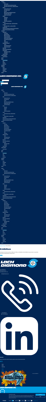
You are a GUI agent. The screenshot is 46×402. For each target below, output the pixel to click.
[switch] (19, 400)
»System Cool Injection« (7, 14)
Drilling (4, 16)
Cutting (5, 44)
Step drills (5, 19)
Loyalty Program (5, 56)
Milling (4, 7)
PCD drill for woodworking (8, 21)
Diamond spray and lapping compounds (8, 29)
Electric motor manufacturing (8, 38)
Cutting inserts (6, 3)
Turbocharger (6, 41)
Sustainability (5, 68)
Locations (4, 70)
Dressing (4, 22)
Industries (2, 30)
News (2, 59)
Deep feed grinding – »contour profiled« (10, 25)
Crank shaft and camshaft (8, 39)
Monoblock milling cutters (8, 13)
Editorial (4, 62)
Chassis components (7, 36)
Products (2, 1)
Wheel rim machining (7, 35)
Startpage (1, 245)
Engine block (6, 33)
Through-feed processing (7, 45)
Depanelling (6, 52)
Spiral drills (5, 18)
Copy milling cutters (6, 99)
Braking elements (6, 34)
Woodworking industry (6, 43)
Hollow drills (6, 17)
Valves (5, 40)
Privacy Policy (3, 366)
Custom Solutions (3, 55)
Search (1, 80)
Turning (4, 2)
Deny (40, 396)
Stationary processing (7, 46)
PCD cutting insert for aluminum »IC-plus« (10, 5)
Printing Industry (5, 54)
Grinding (4, 24)
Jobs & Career (5, 71)
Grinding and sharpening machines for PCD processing (11, 28)
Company (2, 66)
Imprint (3, 365)
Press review (4, 63)
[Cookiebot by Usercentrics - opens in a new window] (4, 400)
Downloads (3, 65)
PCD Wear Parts (5, 27)
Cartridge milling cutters (7, 8)
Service (2, 57)
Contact (2, 72)
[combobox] (4, 83)
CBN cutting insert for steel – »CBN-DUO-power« (11, 6)
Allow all (40, 394)
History (4, 67)
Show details (35, 400)
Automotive (4, 32)
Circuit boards (5, 50)
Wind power (4, 139)
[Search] (1, 84)
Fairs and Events (5, 60)
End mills (5, 11)
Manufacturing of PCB (7, 51)
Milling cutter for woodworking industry (9, 12)
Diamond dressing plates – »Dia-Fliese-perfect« (10, 23)
